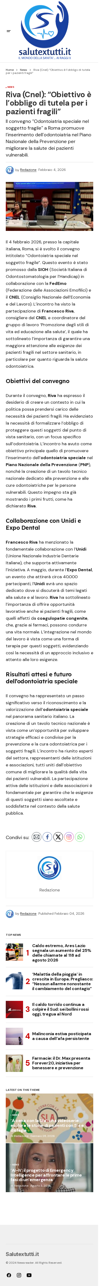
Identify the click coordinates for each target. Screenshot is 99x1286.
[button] (9, 31)
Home (10, 70)
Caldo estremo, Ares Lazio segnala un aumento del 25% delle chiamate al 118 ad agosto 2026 (61, 952)
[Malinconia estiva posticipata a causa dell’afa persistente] (14, 1036)
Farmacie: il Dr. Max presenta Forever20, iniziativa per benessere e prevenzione (61, 1063)
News (23, 70)
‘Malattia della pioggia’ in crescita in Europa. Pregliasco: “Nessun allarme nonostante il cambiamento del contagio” (62, 981)
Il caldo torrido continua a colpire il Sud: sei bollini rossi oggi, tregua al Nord (60, 1009)
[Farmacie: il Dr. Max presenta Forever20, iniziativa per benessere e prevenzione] (14, 1063)
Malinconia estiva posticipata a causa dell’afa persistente (61, 1036)
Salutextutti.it (22, 1254)
